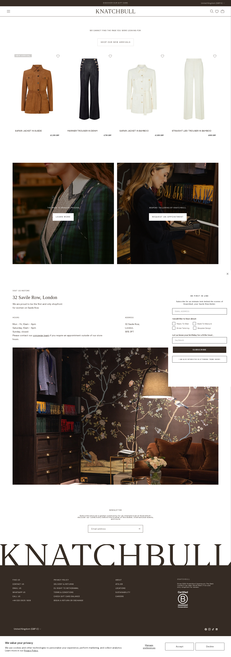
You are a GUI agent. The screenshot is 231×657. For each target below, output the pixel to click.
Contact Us (18, 584)
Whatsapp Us (19, 592)
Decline (210, 646)
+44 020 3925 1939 (22, 600)
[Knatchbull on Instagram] (209, 630)
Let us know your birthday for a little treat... (193, 335)
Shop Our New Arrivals (115, 42)
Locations (120, 588)
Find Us (16, 580)
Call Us (16, 596)
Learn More (63, 217)
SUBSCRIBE (199, 350)
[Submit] (139, 528)
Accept (179, 646)
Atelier (119, 584)
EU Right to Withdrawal (66, 588)
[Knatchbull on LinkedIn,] (216, 630)
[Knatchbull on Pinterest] (206, 630)
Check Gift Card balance (67, 596)
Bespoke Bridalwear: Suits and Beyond (115, 4)
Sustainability (123, 592)
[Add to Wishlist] (58, 56)
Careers (120, 596)
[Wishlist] (216, 11)
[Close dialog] (227, 274)
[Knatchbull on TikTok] (213, 630)
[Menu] (8, 11)
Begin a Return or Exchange (68, 600)
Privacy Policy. (31, 650)
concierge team (41, 335)
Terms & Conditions (63, 592)
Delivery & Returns (64, 584)
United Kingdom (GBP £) (212, 3)
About (119, 580)
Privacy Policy (61, 580)
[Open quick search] (212, 11)
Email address (97, 525)
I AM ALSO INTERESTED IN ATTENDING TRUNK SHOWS (199, 359)
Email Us (17, 588)
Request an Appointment (168, 217)
